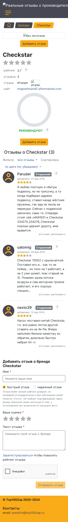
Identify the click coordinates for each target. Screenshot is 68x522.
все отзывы (26, 160)
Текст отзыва (13, 427)
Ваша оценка (13, 412)
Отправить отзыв (50, 485)
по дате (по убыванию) (22, 166)
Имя (7, 371)
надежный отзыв (50, 387)
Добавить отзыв (34, 43)
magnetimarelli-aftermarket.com (39, 89)
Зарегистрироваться (18, 455)
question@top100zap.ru (28, 512)
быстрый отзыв (18, 387)
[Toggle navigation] (8, 13)
